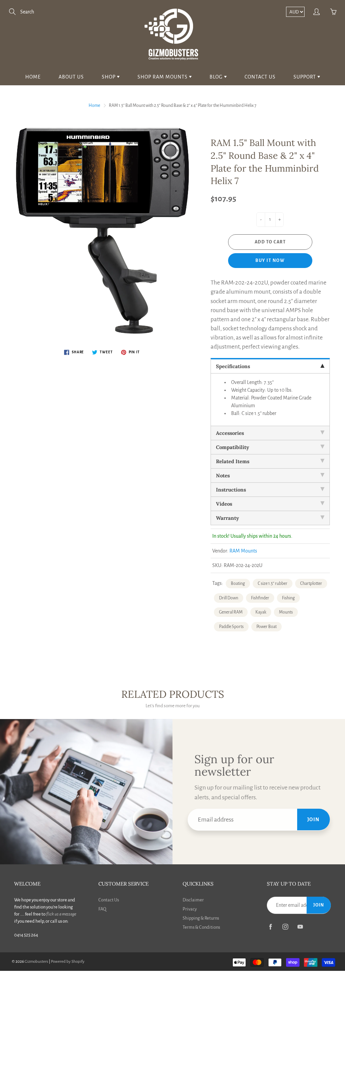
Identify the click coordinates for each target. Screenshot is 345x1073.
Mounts (286, 612)
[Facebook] (270, 926)
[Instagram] (285, 926)
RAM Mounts (243, 551)
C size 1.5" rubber (272, 583)
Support (305, 77)
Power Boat (266, 626)
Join (313, 819)
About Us (71, 77)
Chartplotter (311, 583)
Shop (109, 77)
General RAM (231, 612)
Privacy (190, 909)
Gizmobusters (36, 961)
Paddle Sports (231, 626)
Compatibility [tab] (232, 447)
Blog (217, 77)
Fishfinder (260, 598)
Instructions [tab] (231, 489)
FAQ (102, 909)
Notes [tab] (223, 475)
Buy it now (270, 260)
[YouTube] (300, 926)
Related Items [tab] (232, 461)
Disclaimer (193, 899)
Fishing (288, 598)
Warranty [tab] (227, 518)
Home (33, 77)
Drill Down (228, 598)
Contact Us (260, 77)
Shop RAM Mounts (163, 77)
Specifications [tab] (233, 366)
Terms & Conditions (201, 927)
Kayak (260, 612)
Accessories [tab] (230, 433)
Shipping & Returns (201, 918)
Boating (238, 583)
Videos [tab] (224, 504)
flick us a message (61, 914)
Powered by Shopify (68, 961)
